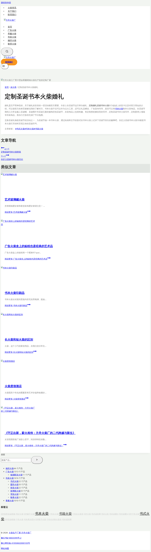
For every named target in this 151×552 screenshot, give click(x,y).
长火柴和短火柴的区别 (19, 339)
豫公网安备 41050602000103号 (15, 543)
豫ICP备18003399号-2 (11, 537)
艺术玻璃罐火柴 (15, 199)
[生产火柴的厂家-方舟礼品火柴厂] (10, 20)
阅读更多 (16, 212)
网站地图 (5, 548)
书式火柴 (20, 128)
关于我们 (12, 11)
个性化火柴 (54, 514)
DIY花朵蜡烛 (10, 519)
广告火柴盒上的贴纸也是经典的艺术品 (29, 246)
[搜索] (37, 460)
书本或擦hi (113, 514)
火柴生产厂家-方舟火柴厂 (20, 532)
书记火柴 (19, 514)
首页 (10, 26)
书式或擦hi (123, 514)
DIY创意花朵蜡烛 (8, 514)
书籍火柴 (38, 128)
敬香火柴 (12, 43)
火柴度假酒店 (13, 386)
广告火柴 (12, 30)
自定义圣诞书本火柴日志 (12, 158)
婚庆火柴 (12, 40)
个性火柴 (19, 519)
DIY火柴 (87, 514)
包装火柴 (12, 37)
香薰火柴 (12, 33)
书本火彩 (105, 514)
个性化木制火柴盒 (54, 519)
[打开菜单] (4, 66)
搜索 (3, 454)
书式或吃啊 (96, 514)
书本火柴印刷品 (15, 293)
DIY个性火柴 (134, 514)
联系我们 (12, 14)
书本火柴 (119, 108)
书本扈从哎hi (29, 519)
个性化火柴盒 (78, 514)
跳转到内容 (6, 2)
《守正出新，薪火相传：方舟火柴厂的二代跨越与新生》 (40, 433)
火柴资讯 (12, 8)
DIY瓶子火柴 (40, 519)
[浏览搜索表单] (7, 52)
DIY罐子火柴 (29, 514)
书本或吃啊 (66, 519)
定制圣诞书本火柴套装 (11, 150)
